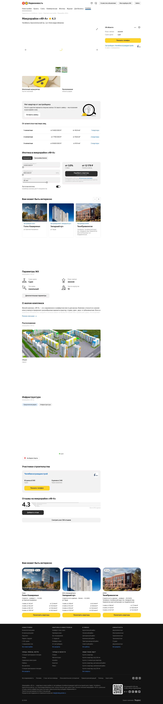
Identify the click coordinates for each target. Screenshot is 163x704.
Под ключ (25, 635)
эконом (120, 31)
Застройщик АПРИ (83, 223)
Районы (24, 663)
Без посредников (57, 635)
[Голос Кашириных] (34, 212)
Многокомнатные (118, 633)
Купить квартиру (87, 655)
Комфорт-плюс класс (58, 630)
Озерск (54, 655)
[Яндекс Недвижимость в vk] (133, 678)
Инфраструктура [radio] (45, 404)
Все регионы (26, 666)
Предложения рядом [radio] (30, 404)
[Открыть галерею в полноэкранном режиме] (97, 29)
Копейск (54, 660)
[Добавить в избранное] (139, 27)
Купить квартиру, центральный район (94, 663)
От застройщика (57, 644)
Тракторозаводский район (90, 641)
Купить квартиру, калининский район (93, 666)
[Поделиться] (135, 27)
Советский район (87, 644)
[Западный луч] (61, 212)
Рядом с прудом (27, 638)
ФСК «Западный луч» (69, 593)
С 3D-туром (25, 641)
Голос (24, 593)
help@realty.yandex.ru (59, 693)
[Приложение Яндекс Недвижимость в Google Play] (133, 691)
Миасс (54, 666)
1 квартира (95, 130)
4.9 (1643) (129, 598)
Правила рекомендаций (88, 678)
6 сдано (107, 48)
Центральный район (88, 635)
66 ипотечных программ (85, 178)
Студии (115, 641)
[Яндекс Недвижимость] (32, 3)
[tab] (27, 158)
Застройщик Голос (29, 223)
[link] (137, 3)
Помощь (100, 678)
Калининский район (88, 638)
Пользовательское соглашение (69, 678)
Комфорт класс (57, 641)
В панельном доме (27, 633)
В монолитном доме (28, 630)
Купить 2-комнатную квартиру (91, 660)
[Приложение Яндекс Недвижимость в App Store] (130, 691)
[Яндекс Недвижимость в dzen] (136, 678)
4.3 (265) (87, 598)
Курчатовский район (88, 630)
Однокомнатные (118, 635)
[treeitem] (27, 8)
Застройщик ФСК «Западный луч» (60, 223)
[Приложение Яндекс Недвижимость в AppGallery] (136, 691)
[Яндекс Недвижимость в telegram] (140, 678)
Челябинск (26, 23)
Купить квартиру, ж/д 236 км (91, 657)
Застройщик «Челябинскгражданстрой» (119, 45)
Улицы (24, 657)
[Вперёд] (97, 50)
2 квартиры (95, 137)
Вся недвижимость (28, 678)
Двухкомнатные (118, 630)
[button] (96, 3)
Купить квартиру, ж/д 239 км (91, 668)
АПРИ (104, 593)
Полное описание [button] (28, 316)
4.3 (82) (39, 598)
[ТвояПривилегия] (88, 212)
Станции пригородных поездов (31, 655)
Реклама (38, 678)
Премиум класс (57, 633)
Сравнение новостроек (29, 660)
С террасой (55, 638)
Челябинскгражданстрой (36, 474)
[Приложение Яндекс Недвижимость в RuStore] (139, 691)
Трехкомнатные (117, 638)
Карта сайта (109, 678)
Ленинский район (87, 633)
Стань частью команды (51, 678)
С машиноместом (27, 644)
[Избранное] (91, 3)
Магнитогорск (56, 657)
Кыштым (55, 663)
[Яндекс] (137, 700)
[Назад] (26, 50)
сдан (119, 35)
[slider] (41, 167)
